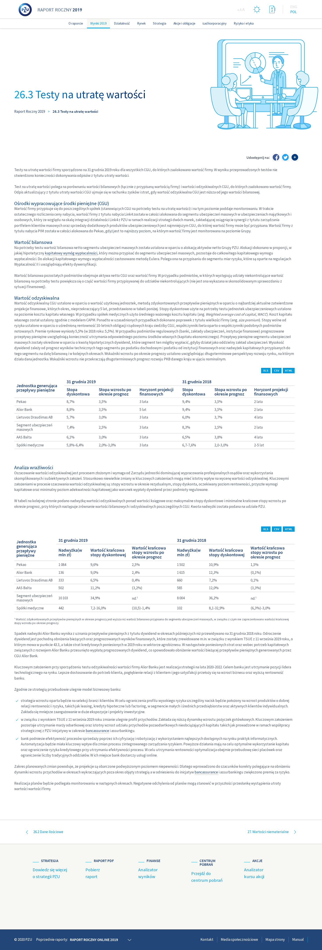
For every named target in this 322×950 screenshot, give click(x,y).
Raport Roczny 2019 (29, 111)
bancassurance (97, 730)
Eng (293, 6)
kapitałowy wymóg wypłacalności (71, 253)
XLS (265, 370)
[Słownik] (272, 9)
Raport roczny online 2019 (94, 939)
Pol (293, 11)
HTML (288, 370)
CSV (276, 370)
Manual (298, 939)
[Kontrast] (257, 9)
